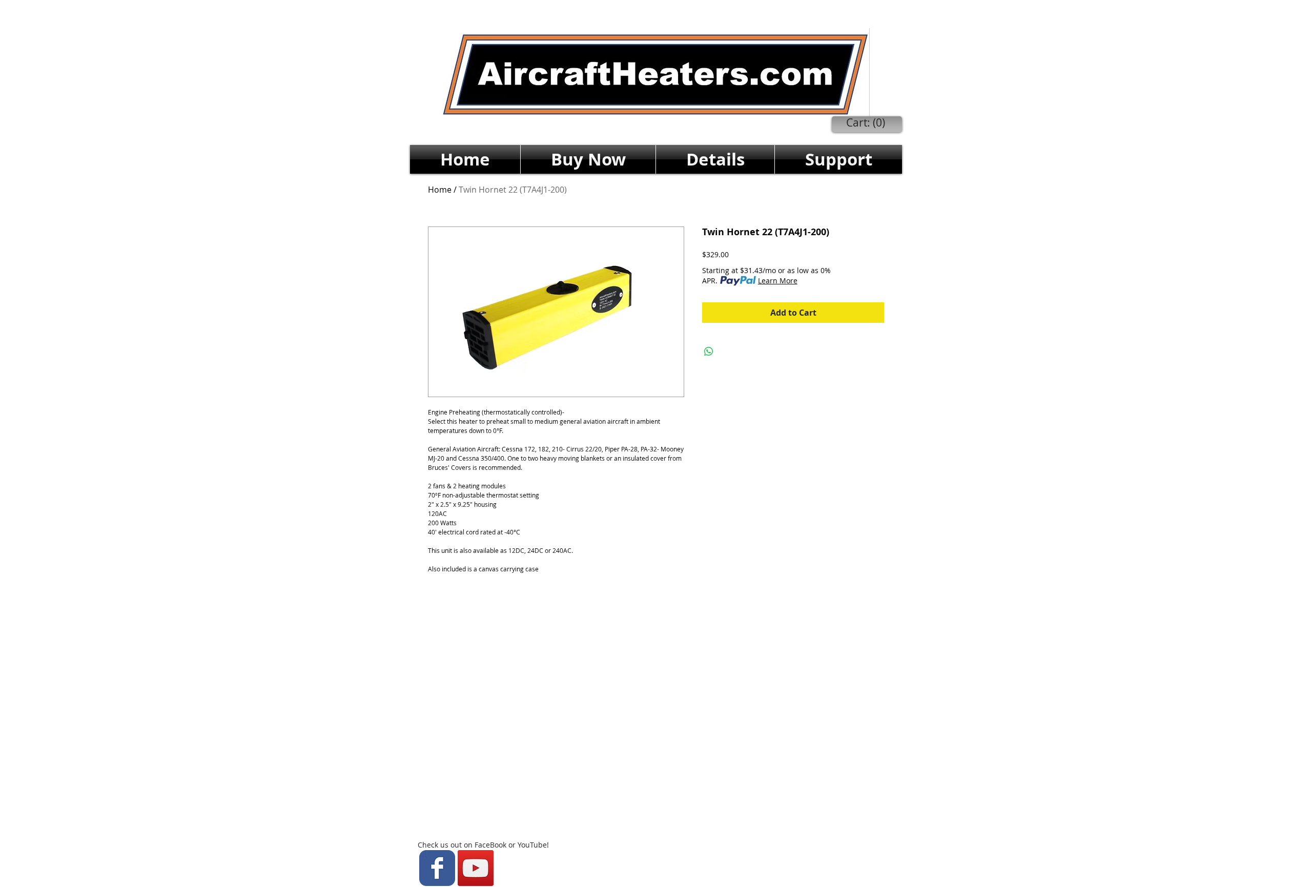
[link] (866, 123)
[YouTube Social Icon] (476, 868)
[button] (588, 159)
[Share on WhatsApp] (709, 351)
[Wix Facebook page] (437, 868)
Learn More (777, 280)
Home (440, 189)
